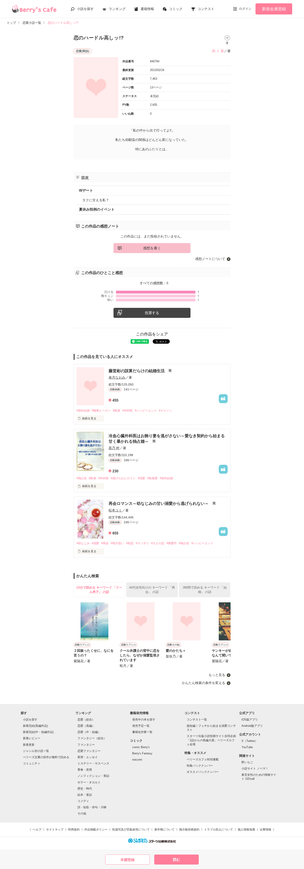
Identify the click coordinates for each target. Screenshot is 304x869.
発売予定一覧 (141, 725)
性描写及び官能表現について (131, 829)
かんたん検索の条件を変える (203, 683)
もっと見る (217, 675)
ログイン (245, 8)
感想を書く (152, 248)
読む (176, 859)
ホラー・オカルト (89, 782)
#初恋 (130, 543)
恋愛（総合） (86, 719)
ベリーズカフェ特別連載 (203, 759)
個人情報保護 (246, 829)
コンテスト (206, 9)
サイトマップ (54, 829)
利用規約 (74, 829)
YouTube (247, 747)
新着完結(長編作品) (35, 725)
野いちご (247, 762)
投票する (152, 313)
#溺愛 (141, 478)
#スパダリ (142, 543)
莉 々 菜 (218, 51)
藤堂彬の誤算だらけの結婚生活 (137, 371)
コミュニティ (31, 763)
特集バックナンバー (200, 765)
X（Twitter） (249, 741)
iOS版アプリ (249, 719)
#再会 (105, 543)
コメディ (83, 801)
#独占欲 (82, 478)
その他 (81, 813)
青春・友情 (84, 769)
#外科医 (127, 410)
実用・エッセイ (87, 757)
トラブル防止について (218, 829)
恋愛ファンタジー (89, 751)
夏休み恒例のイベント (97, 209)
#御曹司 (171, 543)
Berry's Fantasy (142, 753)
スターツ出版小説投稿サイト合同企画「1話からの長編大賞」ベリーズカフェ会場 (211, 740)
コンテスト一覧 (197, 719)
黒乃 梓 (114, 448)
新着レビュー (31, 738)
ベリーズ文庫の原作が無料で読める (46, 757)
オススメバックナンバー (203, 772)
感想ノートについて (210, 259)
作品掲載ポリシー (95, 829)
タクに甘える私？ (95, 200)
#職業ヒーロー (101, 410)
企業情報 (265, 829)
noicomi (137, 759)
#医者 (116, 410)
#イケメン (165, 410)
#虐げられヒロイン (123, 478)
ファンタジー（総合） (91, 738)
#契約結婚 (83, 410)
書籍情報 (147, 9)
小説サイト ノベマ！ (254, 768)
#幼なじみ (83, 543)
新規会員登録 (274, 9)
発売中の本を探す (143, 719)
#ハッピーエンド (146, 410)
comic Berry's (141, 747)
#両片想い (117, 543)
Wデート (86, 190)
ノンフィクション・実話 (93, 776)
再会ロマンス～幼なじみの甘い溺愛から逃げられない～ (159, 503)
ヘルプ (37, 829)
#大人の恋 (157, 543)
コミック (175, 9)
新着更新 (28, 744)
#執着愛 (152, 478)
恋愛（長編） (86, 725)
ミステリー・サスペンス (93, 763)
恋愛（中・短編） (89, 732)
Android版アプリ (252, 725)
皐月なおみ (117, 377)
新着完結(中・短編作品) (38, 732)
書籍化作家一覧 (142, 732)
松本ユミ (115, 510)
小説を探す (85, 9)
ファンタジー (86, 744)
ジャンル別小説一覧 (36, 751)
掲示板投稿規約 (189, 829)
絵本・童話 (84, 794)
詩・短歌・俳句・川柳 (91, 807)
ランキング (117, 9)
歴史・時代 (84, 788)
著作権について (164, 829)
